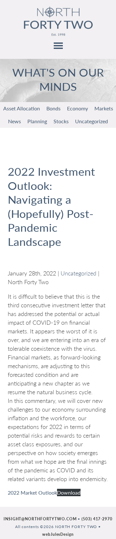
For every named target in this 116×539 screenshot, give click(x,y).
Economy (77, 108)
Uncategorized (91, 121)
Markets (103, 108)
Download (69, 492)
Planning (37, 121)
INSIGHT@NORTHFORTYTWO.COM (40, 519)
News (14, 121)
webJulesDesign (58, 534)
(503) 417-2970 (97, 519)
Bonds (53, 108)
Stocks (61, 121)
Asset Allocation (21, 108)
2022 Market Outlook (32, 492)
